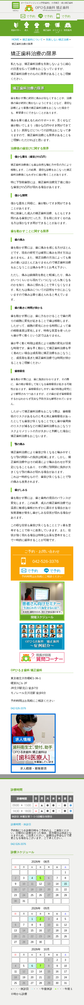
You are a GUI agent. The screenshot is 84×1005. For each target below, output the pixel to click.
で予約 (30, 16)
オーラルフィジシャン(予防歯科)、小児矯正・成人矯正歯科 (47, 3)
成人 (26, 30)
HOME (15, 39)
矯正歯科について (32, 39)
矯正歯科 (47, 30)
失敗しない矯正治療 (57, 39)
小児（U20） (36, 31)
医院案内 (68, 30)
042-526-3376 (45, 561)
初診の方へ (16, 30)
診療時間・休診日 (21, 824)
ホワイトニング (57, 31)
